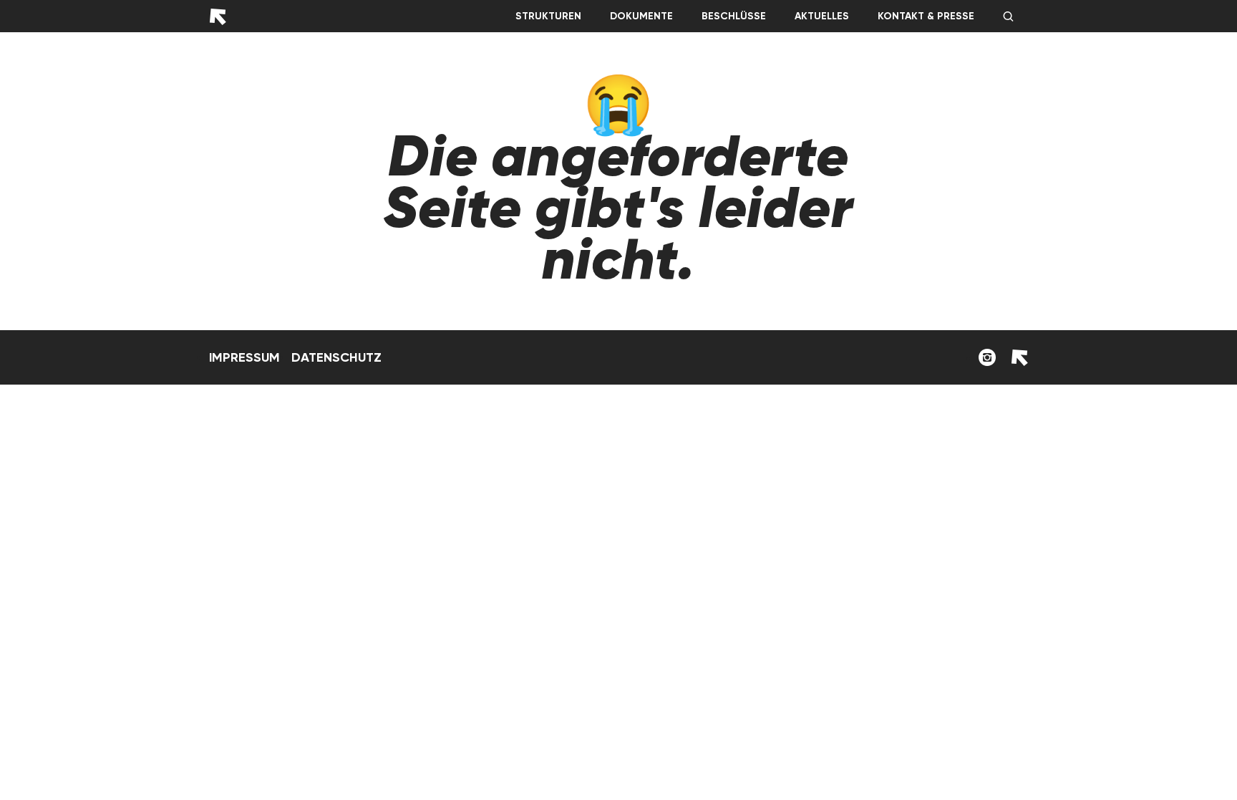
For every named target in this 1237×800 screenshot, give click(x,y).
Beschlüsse (734, 16)
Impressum (244, 357)
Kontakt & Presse (926, 16)
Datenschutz (336, 357)
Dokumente (641, 16)
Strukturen (548, 16)
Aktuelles (822, 16)
